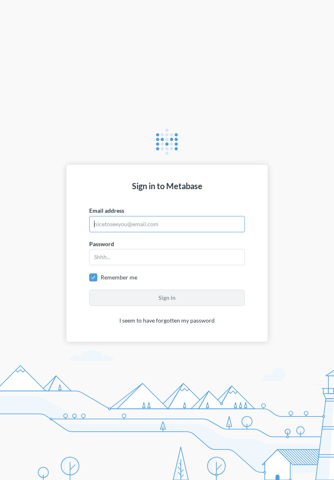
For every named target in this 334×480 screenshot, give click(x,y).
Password (101, 243)
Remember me (119, 277)
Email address (106, 210)
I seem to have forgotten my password (167, 320)
